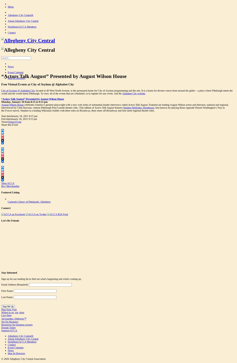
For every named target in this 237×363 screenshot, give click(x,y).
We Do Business (17, 323)
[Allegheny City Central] (28, 40)
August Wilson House (12, 104)
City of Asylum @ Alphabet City (18, 90)
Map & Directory (16, 353)
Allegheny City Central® (20, 15)
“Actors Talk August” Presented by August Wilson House (32, 99)
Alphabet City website (133, 93)
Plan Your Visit (12, 311)
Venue (4, 122)
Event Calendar (16, 72)
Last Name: (7, 297)
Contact (12, 32)
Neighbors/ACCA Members (22, 26)
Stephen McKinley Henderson (138, 107)
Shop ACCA (10, 185)
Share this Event (9, 124)
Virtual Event (14, 122)
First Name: (7, 291)
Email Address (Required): (14, 284)
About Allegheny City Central (23, 21)
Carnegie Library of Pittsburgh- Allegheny (29, 201)
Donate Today (9, 329)
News (11, 66)
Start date (6, 116)
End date (5, 119)
